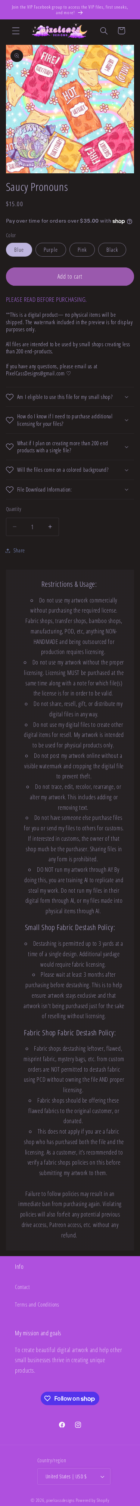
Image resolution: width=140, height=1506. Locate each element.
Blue (19, 249)
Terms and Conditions (37, 1304)
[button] (15, 30)
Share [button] (19, 550)
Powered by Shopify (92, 1500)
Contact (22, 1286)
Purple (51, 249)
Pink (82, 249)
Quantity (13, 508)
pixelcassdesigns (60, 1500)
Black (112, 249)
